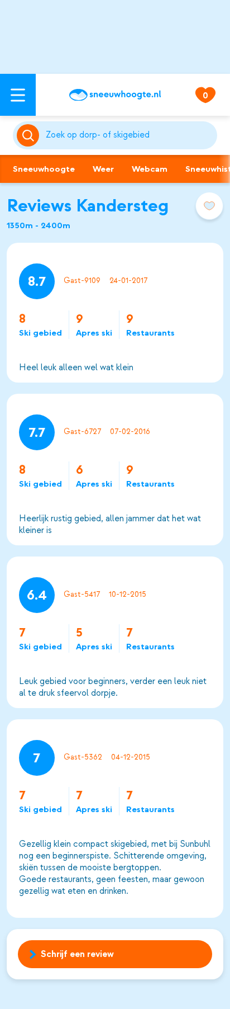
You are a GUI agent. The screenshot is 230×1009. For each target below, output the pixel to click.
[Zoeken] (129, 135)
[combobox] (129, 135)
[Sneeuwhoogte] (115, 95)
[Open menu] (18, 95)
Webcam (149, 169)
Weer (103, 169)
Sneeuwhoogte (44, 169)
